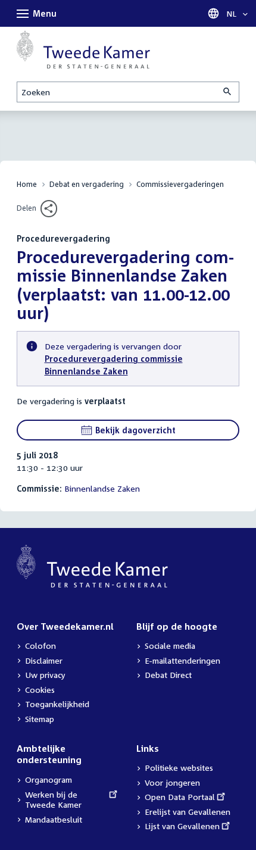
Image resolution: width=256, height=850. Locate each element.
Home (27, 184)
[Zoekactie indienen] (228, 92)
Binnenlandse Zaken (102, 488)
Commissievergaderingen (180, 184)
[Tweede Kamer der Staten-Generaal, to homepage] (83, 49)
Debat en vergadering (86, 184)
